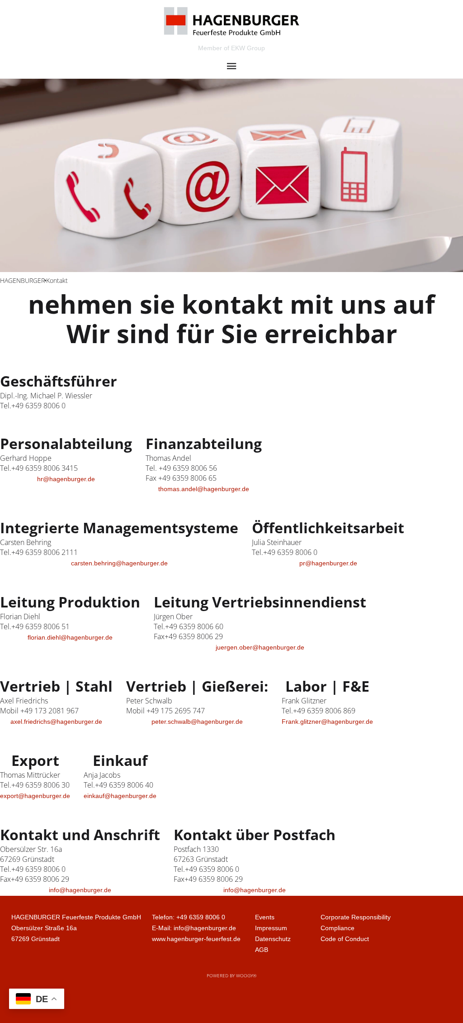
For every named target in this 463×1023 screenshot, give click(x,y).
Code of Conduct (345, 938)
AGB (261, 949)
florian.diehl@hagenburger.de (70, 637)
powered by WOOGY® (231, 975)
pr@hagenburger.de (328, 563)
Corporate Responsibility (356, 917)
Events (264, 917)
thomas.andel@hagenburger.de (203, 488)
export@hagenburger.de (35, 795)
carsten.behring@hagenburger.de (119, 563)
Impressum (271, 928)
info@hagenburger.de (80, 890)
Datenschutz (273, 938)
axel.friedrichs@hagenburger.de (56, 721)
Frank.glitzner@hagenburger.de (327, 721)
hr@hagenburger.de (66, 479)
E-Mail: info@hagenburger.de (194, 928)
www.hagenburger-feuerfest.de (196, 938)
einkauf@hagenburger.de (120, 795)
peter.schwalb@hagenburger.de (197, 721)
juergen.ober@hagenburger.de (260, 647)
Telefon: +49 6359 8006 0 (188, 917)
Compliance (337, 928)
